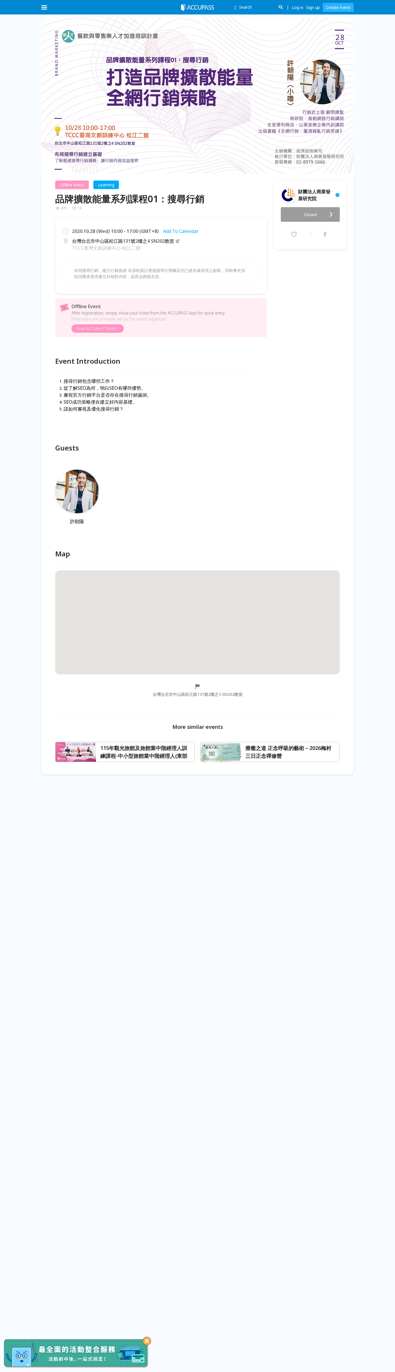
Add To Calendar (181, 231)
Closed (310, 214)
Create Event (338, 7)
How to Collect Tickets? (97, 328)
